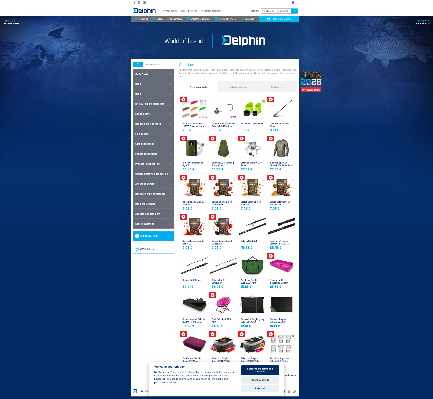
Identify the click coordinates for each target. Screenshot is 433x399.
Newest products (198, 86)
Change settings (260, 379)
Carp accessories (145, 143)
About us (143, 18)
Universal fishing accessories (151, 173)
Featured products (238, 86)
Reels (138, 93)
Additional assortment (147, 213)
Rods (138, 83)
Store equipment (144, 223)
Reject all (260, 388)
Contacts (249, 18)
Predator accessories (147, 163)
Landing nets (142, 113)
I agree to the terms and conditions (260, 370)
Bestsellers (277, 86)
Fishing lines (142, 133)
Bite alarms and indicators (149, 103)
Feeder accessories (146, 153)
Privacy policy (169, 10)
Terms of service (227, 18)
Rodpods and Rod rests (148, 123)
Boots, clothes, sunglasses (150, 193)
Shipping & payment (200, 18)
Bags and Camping (145, 203)
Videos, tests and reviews (169, 18)
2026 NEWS (142, 73)
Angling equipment (145, 183)
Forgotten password (211, 10)
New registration (189, 10)
